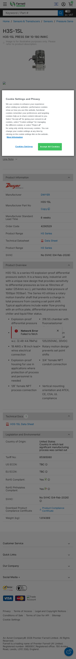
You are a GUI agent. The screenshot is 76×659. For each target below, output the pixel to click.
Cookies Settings (24, 146)
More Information (15, 137)
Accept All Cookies (50, 146)
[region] (38, 123)
